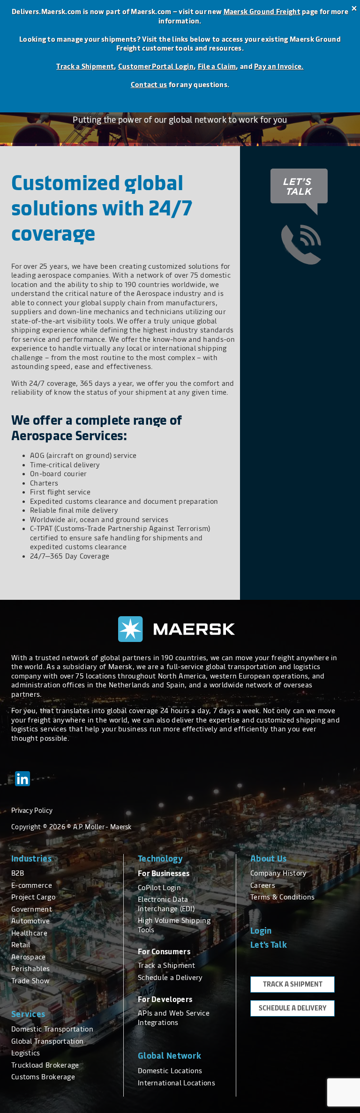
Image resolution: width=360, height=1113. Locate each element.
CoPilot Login (159, 888)
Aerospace (28, 957)
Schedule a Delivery (170, 977)
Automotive (30, 921)
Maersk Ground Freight (262, 11)
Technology (160, 859)
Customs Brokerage (43, 1077)
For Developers (165, 999)
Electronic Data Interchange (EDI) (166, 904)
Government (31, 909)
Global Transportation (47, 1041)
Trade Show (30, 981)
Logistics (25, 1053)
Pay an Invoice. (279, 66)
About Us (268, 859)
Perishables (30, 969)
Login (261, 931)
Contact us (149, 85)
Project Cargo (33, 897)
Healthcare (29, 933)
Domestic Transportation (52, 1029)
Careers (262, 885)
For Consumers (164, 951)
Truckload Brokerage (45, 1065)
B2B (17, 873)
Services (28, 1014)
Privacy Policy (31, 811)
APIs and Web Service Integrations (174, 1018)
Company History (278, 873)
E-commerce (31, 885)
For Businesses (163, 873)
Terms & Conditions (282, 897)
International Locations (176, 1083)
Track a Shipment (85, 66)
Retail (20, 945)
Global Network (169, 1056)
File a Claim (217, 66)
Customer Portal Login (156, 66)
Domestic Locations (170, 1071)
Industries (31, 859)
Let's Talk (268, 945)
